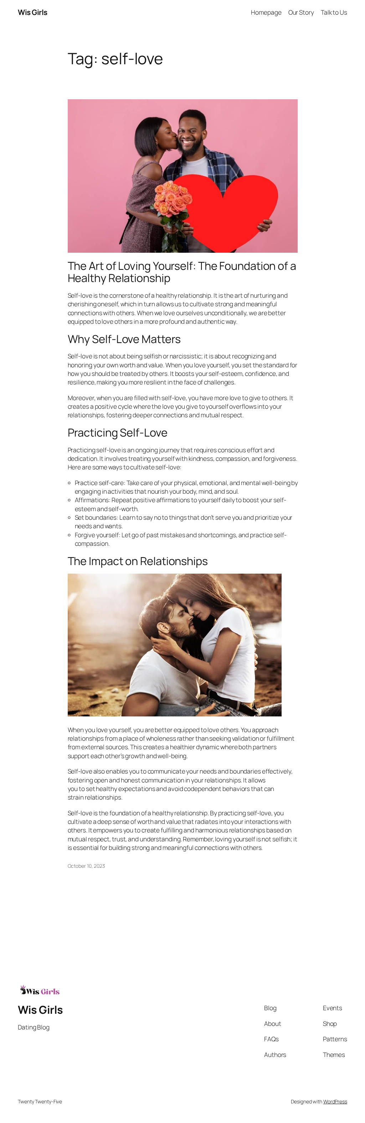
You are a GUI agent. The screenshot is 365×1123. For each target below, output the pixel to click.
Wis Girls (32, 12)
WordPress (335, 1101)
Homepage (266, 12)
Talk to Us (334, 12)
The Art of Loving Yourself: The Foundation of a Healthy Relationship (182, 272)
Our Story (301, 12)
